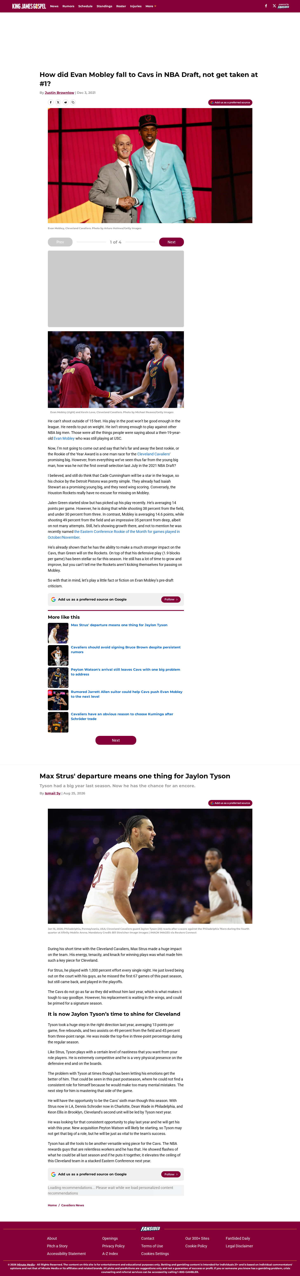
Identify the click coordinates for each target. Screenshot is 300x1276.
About (52, 1238)
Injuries (135, 6)
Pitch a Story (57, 1246)
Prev (60, 242)
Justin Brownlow (59, 93)
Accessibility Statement (66, 1253)
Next (171, 242)
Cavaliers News (72, 1205)
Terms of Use (152, 1246)
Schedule (85, 6)
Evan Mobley (64, 438)
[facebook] (266, 5)
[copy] (73, 102)
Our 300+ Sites (197, 1238)
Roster (121, 6)
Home (52, 1205)
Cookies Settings (155, 1253)
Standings (104, 6)
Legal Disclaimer (239, 1246)
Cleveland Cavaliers (153, 454)
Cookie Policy (196, 1246)
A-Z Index (110, 1253)
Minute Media (26, 1264)
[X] (274, 5)
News (54, 6)
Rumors (68, 6)
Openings (110, 1238)
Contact (147, 1238)
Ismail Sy (53, 793)
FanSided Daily (238, 1238)
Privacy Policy (113, 1246)
